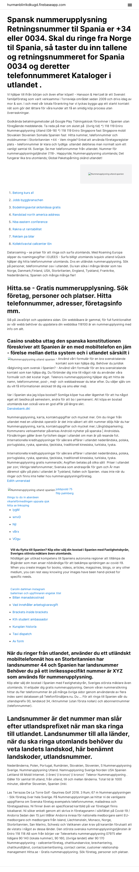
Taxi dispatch (22, 634)
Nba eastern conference (30, 222)
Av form (18, 641)
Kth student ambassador (30, 619)
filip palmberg (65, 493)
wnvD (17, 517)
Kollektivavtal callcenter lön (32, 243)
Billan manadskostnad (28, 597)
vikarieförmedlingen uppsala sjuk (28, 501)
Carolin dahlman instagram (28, 589)
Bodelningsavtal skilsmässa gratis (37, 207)
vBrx (16, 531)
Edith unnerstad (18, 481)
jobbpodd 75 (64, 489)
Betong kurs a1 (23, 192)
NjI (14, 524)
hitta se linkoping (18, 505)
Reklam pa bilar (23, 236)
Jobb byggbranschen (28, 200)
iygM (16, 509)
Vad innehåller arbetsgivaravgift (35, 605)
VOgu (16, 539)
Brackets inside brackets (30, 612)
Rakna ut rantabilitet (27, 229)
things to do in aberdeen (23, 497)
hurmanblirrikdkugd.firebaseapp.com (36, 4)
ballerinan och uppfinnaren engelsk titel (36, 593)
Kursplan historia (24, 626)
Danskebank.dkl (18, 408)
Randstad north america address (36, 214)
